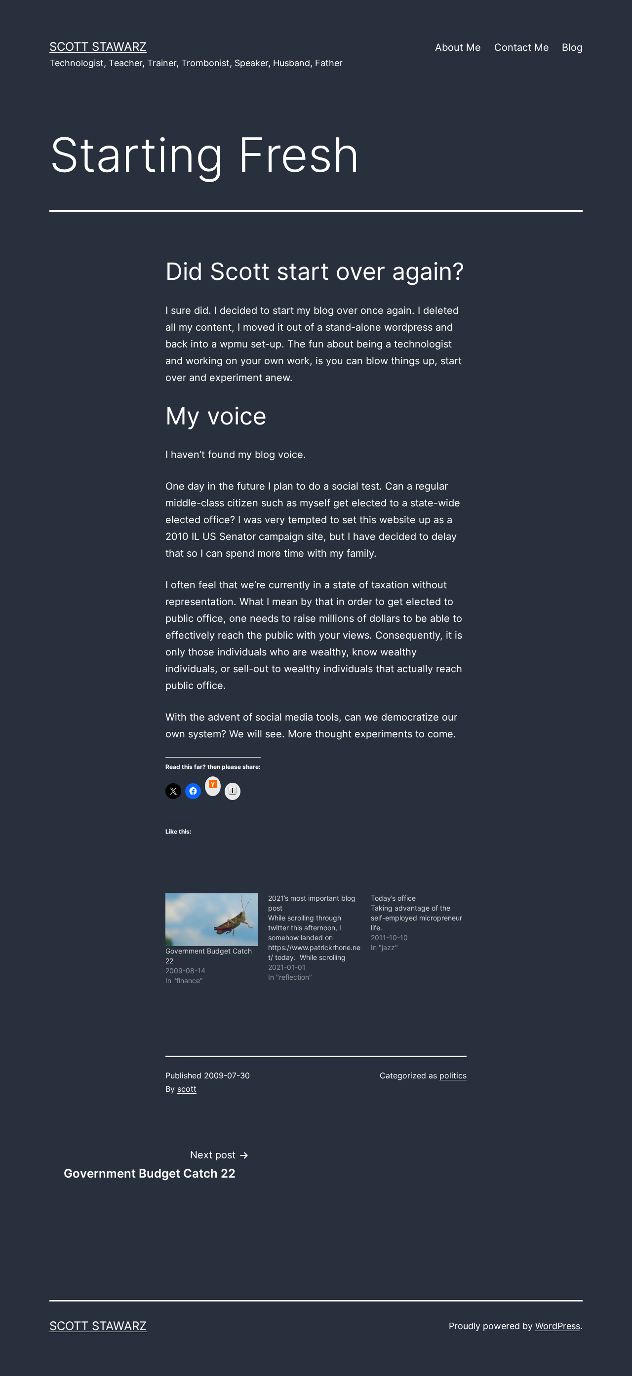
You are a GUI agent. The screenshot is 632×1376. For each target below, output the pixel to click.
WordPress (557, 1326)
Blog (572, 47)
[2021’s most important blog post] (319, 937)
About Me (458, 47)
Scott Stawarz (98, 46)
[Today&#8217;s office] (422, 923)
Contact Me (521, 47)
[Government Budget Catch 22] (211, 919)
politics (453, 1075)
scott (187, 1089)
